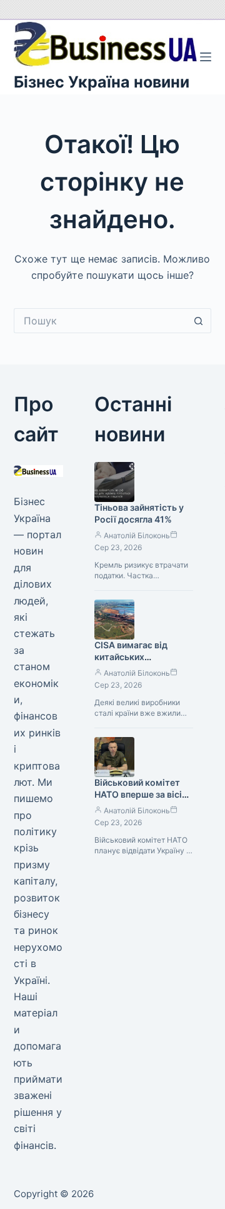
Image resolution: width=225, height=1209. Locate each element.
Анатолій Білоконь (137, 535)
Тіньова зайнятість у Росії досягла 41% (139, 513)
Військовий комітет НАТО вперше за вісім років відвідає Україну (142, 794)
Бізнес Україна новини (101, 82)
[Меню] (205, 57)
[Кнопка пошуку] (198, 320)
